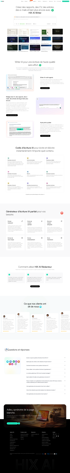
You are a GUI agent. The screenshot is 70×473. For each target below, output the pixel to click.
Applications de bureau (24, 435)
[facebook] (53, 436)
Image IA (11, 435)
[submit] (55, 24)
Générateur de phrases (50, 185)
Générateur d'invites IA (12, 185)
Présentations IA (12, 440)
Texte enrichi (29, 23)
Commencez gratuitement (12, 423)
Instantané (48, 23)
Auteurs (43, 435)
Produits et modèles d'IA (35, 434)
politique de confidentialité (46, 440)
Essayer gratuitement (66, 1)
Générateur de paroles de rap (32, 185)
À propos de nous (45, 434)
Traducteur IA (12, 450)
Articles (32, 435)
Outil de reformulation (31, 160)
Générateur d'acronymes (12, 173)
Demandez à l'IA (12, 448)
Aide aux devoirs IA (13, 447)
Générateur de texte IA (12, 160)
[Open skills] (18, 24)
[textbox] (35, 21)
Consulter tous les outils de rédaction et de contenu (34, 194)
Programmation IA (12, 442)
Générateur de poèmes (50, 173)
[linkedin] (56, 436)
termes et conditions (45, 442)
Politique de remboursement (46, 443)
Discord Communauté (45, 445)
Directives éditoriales (45, 437)
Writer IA (28, 173)
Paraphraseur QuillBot (50, 160)
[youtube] (58, 436)
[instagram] (53, 437)
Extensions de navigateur (24, 434)
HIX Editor (22, 437)
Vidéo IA (11, 437)
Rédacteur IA (12, 443)
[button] (45, 358)
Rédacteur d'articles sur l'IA (14, 445)
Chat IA (11, 434)
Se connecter (59, 1)
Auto (35, 23)
